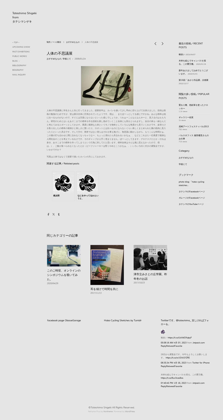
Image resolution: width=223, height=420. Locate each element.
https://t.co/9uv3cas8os (172, 378)
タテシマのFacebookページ (192, 191)
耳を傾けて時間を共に (104, 289)
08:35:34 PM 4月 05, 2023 (173, 363)
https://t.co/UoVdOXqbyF (180, 337)
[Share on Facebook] (48, 214)
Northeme (108, 411)
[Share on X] (53, 214)
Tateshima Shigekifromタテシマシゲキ (24, 17)
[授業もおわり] (155, 44)
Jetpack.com (199, 342)
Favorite (178, 346)
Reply (163, 346)
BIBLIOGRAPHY (19, 65)
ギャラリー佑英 (186, 117)
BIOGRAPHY (18, 70)
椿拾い (182, 54)
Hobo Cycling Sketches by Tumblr (122, 320)
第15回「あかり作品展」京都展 (193, 80)
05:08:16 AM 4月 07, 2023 (174, 342)
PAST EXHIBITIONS (21, 51)
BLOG (15, 61)
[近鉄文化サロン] (162, 44)
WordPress (130, 411)
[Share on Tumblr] (58, 214)
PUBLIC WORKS (19, 56)
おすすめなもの (73, 42)
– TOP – (15, 42)
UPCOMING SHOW (21, 47)
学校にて (67, 59)
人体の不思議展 (59, 53)
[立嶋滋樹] (163, 331)
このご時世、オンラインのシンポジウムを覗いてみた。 (63, 275)
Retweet (170, 346)
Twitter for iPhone (201, 363)
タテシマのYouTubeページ (191, 204)
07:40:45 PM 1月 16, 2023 (173, 383)
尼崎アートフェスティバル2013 (194, 126)
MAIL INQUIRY (19, 74)
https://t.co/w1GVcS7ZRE (178, 357)
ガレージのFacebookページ (192, 198)
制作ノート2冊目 (54, 42)
